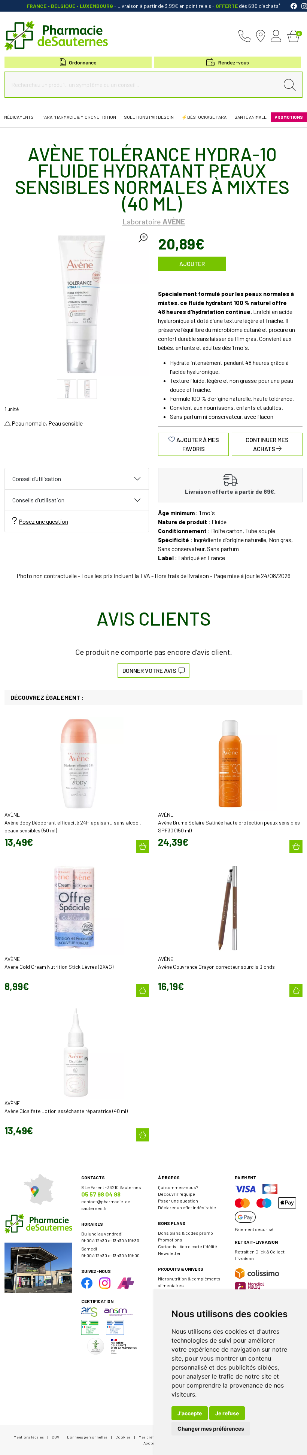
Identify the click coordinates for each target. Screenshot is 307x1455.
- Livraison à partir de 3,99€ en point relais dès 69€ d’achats (153, 6)
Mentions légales (28, 1436)
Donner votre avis (150, 670)
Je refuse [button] (227, 1413)
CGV (55, 1436)
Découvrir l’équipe (176, 1194)
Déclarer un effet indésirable (187, 1207)
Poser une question (178, 1200)
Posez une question (43, 521)
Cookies (123, 1436)
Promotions (170, 1239)
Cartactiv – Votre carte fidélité (187, 1246)
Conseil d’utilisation (36, 478)
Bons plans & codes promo (185, 1232)
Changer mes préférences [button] (210, 1428)
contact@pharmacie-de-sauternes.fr (106, 1205)
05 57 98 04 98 (101, 1194)
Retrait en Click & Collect (260, 1251)
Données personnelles (87, 1436)
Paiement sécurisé (254, 1229)
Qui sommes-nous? (178, 1187)
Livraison (244, 1258)
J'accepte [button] (189, 1413)
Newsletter (169, 1253)
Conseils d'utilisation (38, 499)
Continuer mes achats (267, 444)
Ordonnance (83, 62)
